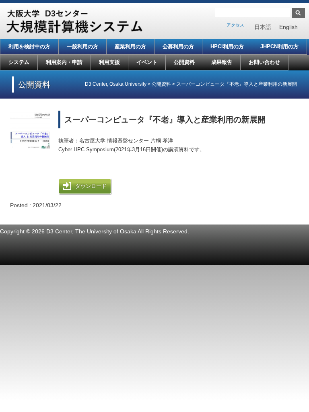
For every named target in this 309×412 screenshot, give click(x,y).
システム (18, 62)
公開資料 (184, 62)
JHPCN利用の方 (279, 46)
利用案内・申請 (64, 62)
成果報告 (221, 62)
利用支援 (109, 62)
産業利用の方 (130, 46)
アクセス (235, 25)
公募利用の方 (178, 46)
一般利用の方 (82, 46)
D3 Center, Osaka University (115, 84)
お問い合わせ (264, 62)
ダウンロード (91, 186)
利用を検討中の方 (29, 46)
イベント (146, 62)
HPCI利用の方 (227, 46)
